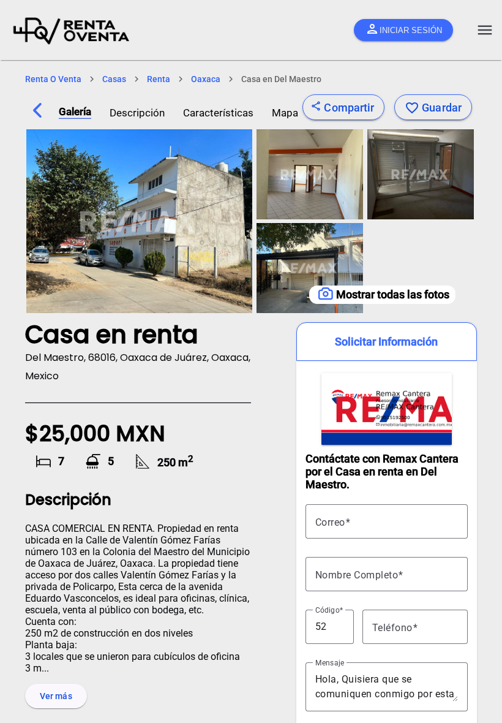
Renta (158, 79)
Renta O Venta (53, 79)
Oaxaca (205, 79)
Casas (114, 79)
